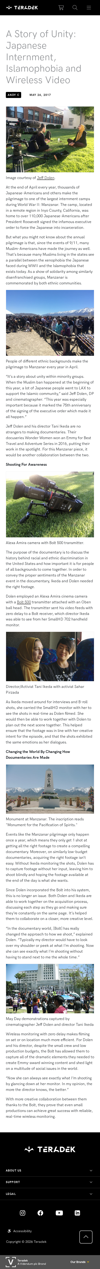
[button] (75, 7)
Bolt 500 (24, 602)
